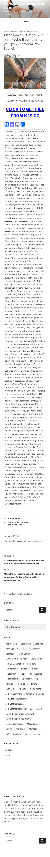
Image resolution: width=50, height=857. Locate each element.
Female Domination (14, 664)
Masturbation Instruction (17, 719)
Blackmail (39, 644)
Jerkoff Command (13, 694)
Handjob (9, 684)
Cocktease (10, 654)
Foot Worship (11, 679)
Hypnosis (9, 689)
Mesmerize (32, 724)
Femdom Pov (14, 522)
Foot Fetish (10, 674)
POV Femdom (14, 519)
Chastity (36, 649)
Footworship (15, 525)
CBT (19, 649)
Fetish (24, 669)
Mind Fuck (20, 729)
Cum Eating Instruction (16, 659)
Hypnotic (22, 689)
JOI (31, 709)
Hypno (34, 684)
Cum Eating (24, 654)
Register (8, 750)
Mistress (33, 729)
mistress (32, 31)
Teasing (37, 734)
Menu (26, 21)
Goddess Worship (30, 679)
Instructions (35, 689)
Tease (27, 734)
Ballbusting (26, 644)
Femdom (31, 664)
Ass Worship (11, 644)
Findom (34, 669)
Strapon (17, 734)
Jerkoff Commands (35, 694)
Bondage (9, 649)
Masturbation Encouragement (19, 714)
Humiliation (22, 684)
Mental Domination (14, 724)
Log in (7, 755)
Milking (8, 729)
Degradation (36, 659)
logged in (20, 541)
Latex (39, 709)
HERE (29, 594)
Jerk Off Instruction (14, 704)
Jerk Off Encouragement (16, 699)
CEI (26, 649)
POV (7, 734)
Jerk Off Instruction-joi (16, 709)
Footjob (26, 522)
